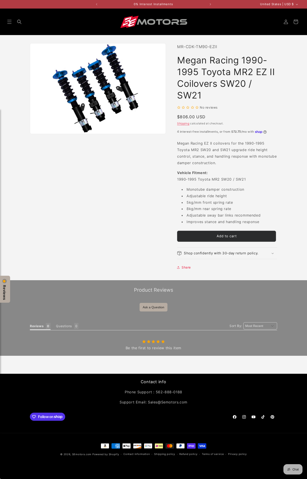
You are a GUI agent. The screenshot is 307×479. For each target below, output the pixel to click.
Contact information (136, 454)
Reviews (4, 292)
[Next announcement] (210, 4)
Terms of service (213, 454)
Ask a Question (153, 307)
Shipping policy (164, 454)
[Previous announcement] (97, 4)
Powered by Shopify (105, 454)
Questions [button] (64, 326)
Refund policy (188, 454)
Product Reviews (153, 290)
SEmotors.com (81, 454)
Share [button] (186, 267)
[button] (9, 22)
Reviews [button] (37, 326)
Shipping (183, 123)
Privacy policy (237, 454)
